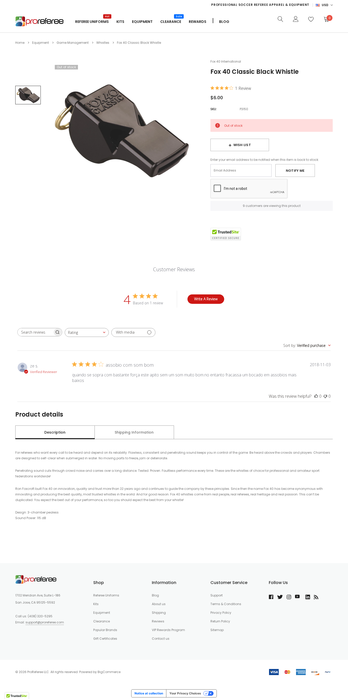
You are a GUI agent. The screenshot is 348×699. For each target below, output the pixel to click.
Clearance (101, 621)
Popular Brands (105, 630)
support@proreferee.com (44, 622)
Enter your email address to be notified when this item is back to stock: (264, 160)
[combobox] (87, 332)
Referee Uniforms (92, 21)
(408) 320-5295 (40, 616)
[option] (208, 5)
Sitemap (217, 630)
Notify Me (295, 170)
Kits (96, 604)
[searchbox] (35, 332)
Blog (155, 595)
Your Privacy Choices (185, 693)
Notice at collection (149, 693)
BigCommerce (109, 672)
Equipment (142, 21)
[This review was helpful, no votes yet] (316, 396)
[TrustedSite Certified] (225, 234)
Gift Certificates (105, 638)
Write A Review (206, 298)
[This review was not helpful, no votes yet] (325, 396)
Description (54, 432)
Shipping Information (134, 432)
